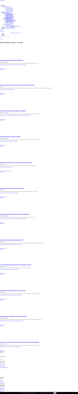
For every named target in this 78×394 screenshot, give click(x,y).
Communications (18, 320)
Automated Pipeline (15, 192)
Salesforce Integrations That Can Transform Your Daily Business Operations (16, 162)
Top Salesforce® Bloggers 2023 (4, 367)
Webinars (3, 33)
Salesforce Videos (2, 388)
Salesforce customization (5, 112)
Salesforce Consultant (5, 138)
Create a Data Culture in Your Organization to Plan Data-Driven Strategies (15, 264)
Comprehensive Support (6, 64)
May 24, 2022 (5, 273)
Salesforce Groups (2, 389)
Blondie (1, 350)
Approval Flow (5, 192)
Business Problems (9, 269)
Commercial (13, 346)
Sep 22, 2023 (4, 93)
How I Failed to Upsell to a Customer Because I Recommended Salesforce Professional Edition (19, 342)
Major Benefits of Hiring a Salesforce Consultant (10, 136)
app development (3, 218)
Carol (1, 222)
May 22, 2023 (4, 145)
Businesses (6, 89)
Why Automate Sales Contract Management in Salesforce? (12, 188)
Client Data (9, 320)
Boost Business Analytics (3, 115)
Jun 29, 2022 (3, 222)
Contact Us (3, 34)
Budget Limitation (2, 346)
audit (12, 192)
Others (3, 86)
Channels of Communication (3, 320)
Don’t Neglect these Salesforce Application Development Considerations (15, 214)
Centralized (13, 89)
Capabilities (9, 89)
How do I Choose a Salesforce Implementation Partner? (11, 60)
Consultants (3, 12)
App (0, 218)
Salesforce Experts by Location (7, 24)
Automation (1, 89)
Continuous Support (19, 244)
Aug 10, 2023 (4, 119)
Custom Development (23, 64)
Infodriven (1, 93)
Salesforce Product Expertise (7, 13)
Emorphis (1, 145)
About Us (1, 380)
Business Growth (5, 269)
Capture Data (14, 269)
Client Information (13, 320)
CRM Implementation (17, 64)
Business (1, 244)
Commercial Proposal (18, 346)
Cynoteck (1, 119)
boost (4, 89)
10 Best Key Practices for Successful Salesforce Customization (13, 110)
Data (2, 266)
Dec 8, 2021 (3, 350)
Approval (1, 192)
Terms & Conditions (2, 383)
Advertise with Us (2, 363)
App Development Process (23, 218)
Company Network (14, 244)
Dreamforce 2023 (2, 366)
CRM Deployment (11, 64)
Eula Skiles (1, 248)
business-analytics (9, 115)
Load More (1, 352)
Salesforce (3, 164)
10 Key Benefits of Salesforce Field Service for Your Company (13, 290)
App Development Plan (17, 218)
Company (1, 64)
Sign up (3, 31)
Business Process (10, 346)
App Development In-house (9, 218)
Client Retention (25, 115)
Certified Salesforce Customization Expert (17, 115)
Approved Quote (9, 192)
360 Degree (1, 273)
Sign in (1, 31)
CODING (28, 115)
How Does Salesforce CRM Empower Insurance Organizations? (13, 316)
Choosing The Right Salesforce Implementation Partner (11, 239)
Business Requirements (6, 244)
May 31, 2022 (5, 248)
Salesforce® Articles (2, 364)
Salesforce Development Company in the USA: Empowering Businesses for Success (17, 85)
